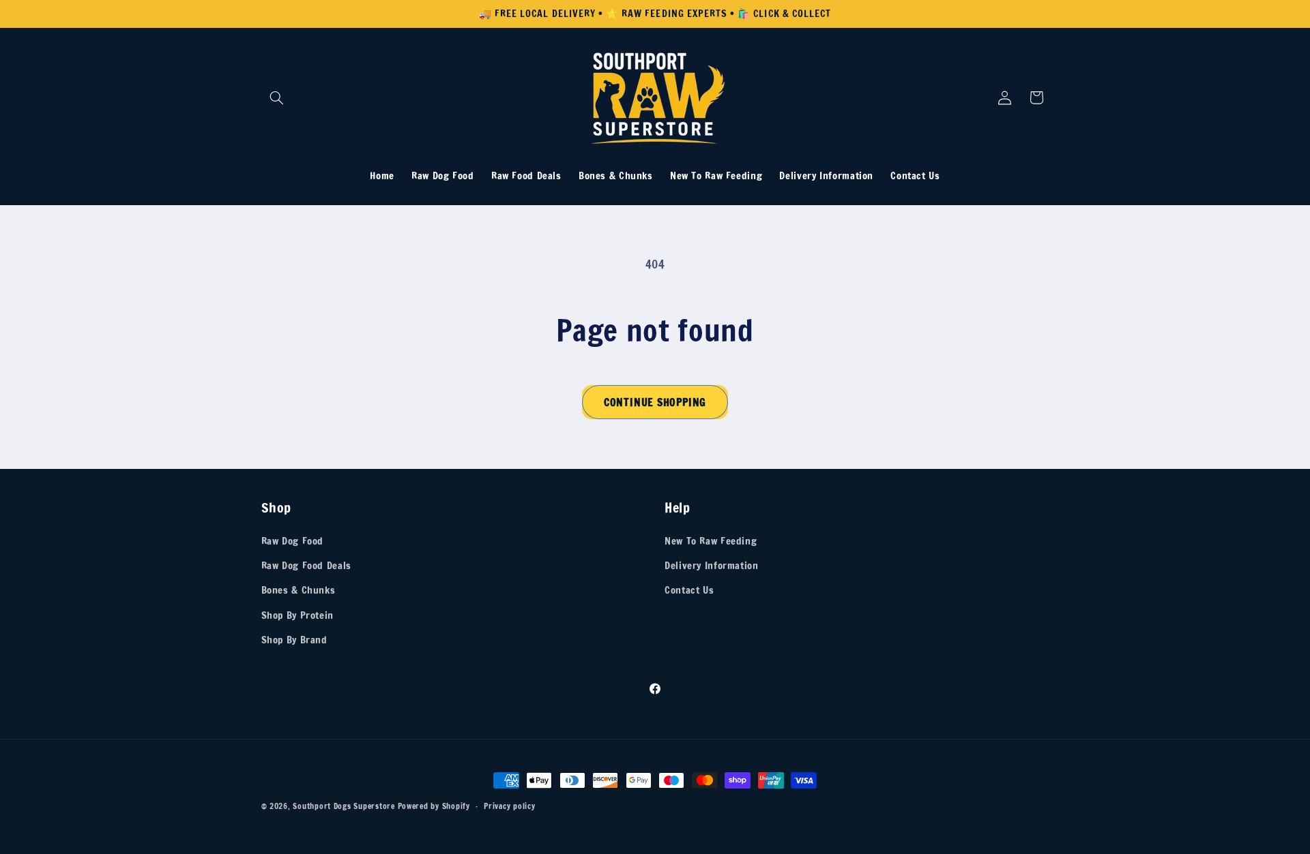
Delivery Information (712, 565)
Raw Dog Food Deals (306, 565)
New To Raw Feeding (711, 541)
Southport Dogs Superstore (343, 806)
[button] (277, 97)
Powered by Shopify (434, 806)
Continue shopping (655, 402)
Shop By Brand (294, 639)
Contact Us (689, 590)
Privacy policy (509, 806)
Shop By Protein (297, 615)
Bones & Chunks (298, 590)
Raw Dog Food (292, 541)
